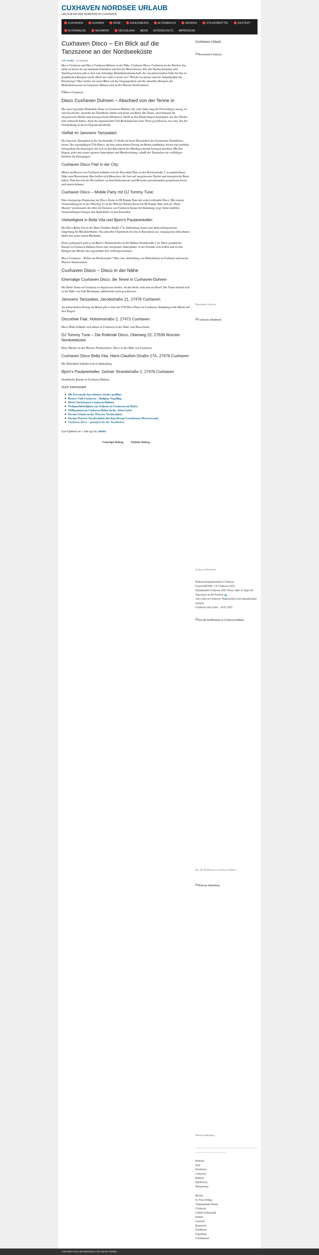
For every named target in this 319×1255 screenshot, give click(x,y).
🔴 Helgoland (124, 30)
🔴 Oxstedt (242, 22)
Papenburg (201, 1234)
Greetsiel (200, 1221)
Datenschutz (163, 30)
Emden (199, 1216)
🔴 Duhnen (96, 22)
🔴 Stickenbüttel (215, 22)
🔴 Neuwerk (100, 30)
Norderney (201, 1169)
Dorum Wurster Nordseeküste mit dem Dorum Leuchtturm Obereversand (113, 418)
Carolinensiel (202, 1238)
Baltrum (199, 1177)
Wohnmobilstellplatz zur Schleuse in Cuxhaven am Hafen (103, 406)
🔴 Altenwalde (75, 30)
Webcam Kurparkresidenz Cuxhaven (214, 581)
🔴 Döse (115, 22)
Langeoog (200, 1173)
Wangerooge (202, 1186)
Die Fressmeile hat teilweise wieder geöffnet (94, 394)
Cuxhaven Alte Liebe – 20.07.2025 (213, 607)
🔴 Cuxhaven (73, 22)
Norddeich (201, 1229)
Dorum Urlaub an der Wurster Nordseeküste (95, 414)
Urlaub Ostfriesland (205, 1212)
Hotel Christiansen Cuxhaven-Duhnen (91, 402)
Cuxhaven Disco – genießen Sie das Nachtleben (96, 422)
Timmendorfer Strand (206, 1204)
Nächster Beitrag (140, 442)
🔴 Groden (189, 22)
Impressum (187, 30)
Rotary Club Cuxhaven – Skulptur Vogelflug (94, 398)
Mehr (144, 30)
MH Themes (111, 1252)
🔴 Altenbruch (165, 22)
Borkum (199, 1160)
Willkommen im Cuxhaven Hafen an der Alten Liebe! (100, 410)
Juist (197, 1165)
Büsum (199, 1195)
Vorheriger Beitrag (112, 442)
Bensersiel (200, 1225)
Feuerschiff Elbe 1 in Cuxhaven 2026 (215, 585)
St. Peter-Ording (203, 1199)
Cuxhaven (200, 1208)
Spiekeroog (201, 1182)
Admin (70, 60)
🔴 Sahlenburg (137, 22)
